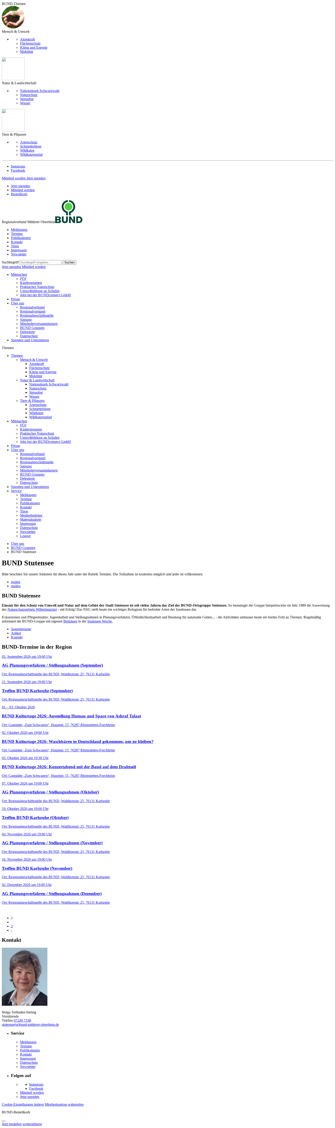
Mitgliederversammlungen (39, 324)
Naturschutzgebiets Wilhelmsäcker (32, 609)
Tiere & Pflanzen (32, 401)
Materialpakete (30, 519)
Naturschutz (28, 95)
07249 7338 (22, 1020)
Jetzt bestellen (12, 1124)
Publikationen (21, 238)
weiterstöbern (32, 1124)
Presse (15, 299)
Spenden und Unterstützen (30, 340)
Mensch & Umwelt (34, 360)
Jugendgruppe (21, 629)
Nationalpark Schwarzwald (39, 91)
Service (16, 491)
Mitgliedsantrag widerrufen (64, 1104)
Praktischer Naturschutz (37, 287)
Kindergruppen (31, 283)
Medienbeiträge (31, 515)
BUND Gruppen (32, 328)
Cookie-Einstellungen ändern (23, 1104)
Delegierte (27, 332)
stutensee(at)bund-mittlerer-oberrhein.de (30, 1024)
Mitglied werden (14, 178)
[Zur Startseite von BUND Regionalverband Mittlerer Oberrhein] (68, 222)
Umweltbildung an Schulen (39, 291)
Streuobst (27, 99)
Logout (25, 536)
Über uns (17, 303)
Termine (17, 234)
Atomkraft (27, 39)
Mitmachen (19, 274)
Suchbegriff (10, 262)
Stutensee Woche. (100, 621)
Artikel (16, 633)
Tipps (15, 246)
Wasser (25, 103)
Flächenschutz (30, 43)
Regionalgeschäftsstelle (37, 315)
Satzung (26, 320)
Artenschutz (28, 142)
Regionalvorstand (32, 311)
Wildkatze (27, 150)
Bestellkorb (19, 194)
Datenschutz (29, 336)
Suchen (69, 262)
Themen (17, 355)
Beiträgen (70, 621)
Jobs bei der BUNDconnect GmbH (45, 295)
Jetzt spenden (36, 178)
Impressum (19, 250)
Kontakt (17, 242)
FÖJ (23, 279)
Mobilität (26, 52)
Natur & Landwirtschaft (37, 380)
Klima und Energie (33, 47)
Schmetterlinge (30, 146)
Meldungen (19, 230)
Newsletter (18, 254)
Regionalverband (32, 307)
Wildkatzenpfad (31, 154)
